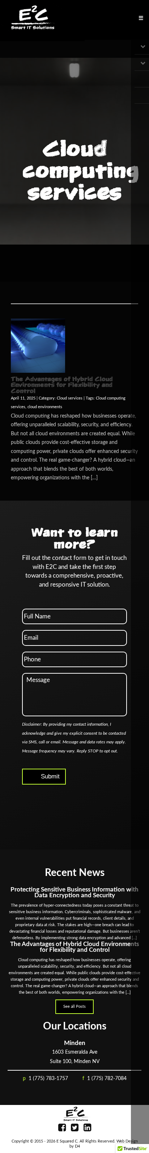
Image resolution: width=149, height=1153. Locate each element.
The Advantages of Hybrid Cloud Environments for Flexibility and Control (62, 385)
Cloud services (69, 398)
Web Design (127, 1141)
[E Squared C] (74, 1114)
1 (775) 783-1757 (48, 1078)
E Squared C (66, 1141)
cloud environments (44, 407)
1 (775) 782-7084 (107, 1078)
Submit (50, 776)
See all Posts (74, 1007)
